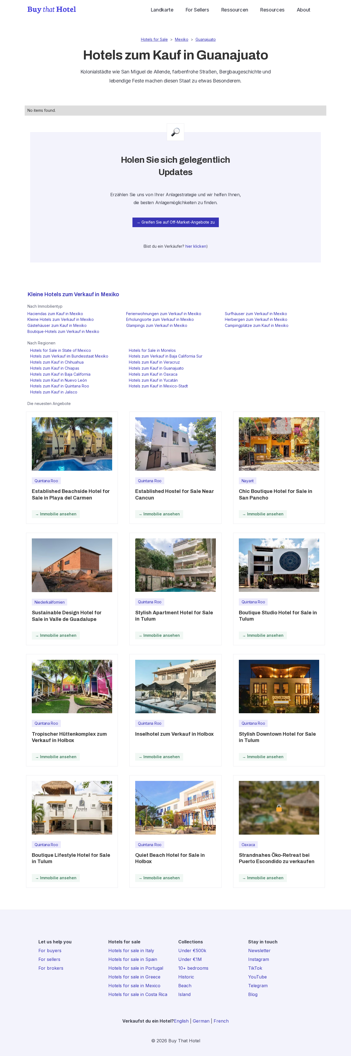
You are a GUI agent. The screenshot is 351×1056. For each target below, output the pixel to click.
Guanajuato (206, 39)
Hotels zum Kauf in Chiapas (54, 368)
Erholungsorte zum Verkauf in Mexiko (160, 319)
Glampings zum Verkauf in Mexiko (156, 325)
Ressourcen (234, 10)
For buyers (49, 950)
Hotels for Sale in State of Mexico (60, 350)
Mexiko (181, 39)
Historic (186, 977)
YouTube (257, 977)
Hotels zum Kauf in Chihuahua (57, 362)
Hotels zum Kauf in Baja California (60, 374)
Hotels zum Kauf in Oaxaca (153, 374)
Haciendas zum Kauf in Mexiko (55, 313)
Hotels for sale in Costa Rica (137, 994)
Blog (252, 994)
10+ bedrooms (193, 968)
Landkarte (162, 10)
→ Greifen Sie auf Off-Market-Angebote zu (176, 222)
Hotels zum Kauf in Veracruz (154, 362)
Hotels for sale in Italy (131, 950)
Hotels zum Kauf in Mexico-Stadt (158, 386)
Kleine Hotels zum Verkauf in (63, 294)
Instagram (258, 959)
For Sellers (197, 10)
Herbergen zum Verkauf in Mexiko (256, 319)
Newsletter (259, 950)
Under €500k (192, 950)
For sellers (49, 959)
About (303, 10)
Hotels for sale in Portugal (135, 968)
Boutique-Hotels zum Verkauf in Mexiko (63, 331)
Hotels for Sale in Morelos (152, 350)
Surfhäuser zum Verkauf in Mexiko (256, 313)
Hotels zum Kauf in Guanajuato (156, 368)
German (201, 1021)
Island (184, 994)
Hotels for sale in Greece (134, 977)
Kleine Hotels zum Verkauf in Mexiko (60, 319)
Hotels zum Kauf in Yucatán (153, 380)
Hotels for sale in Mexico (134, 985)
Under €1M (190, 959)
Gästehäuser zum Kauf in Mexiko (57, 325)
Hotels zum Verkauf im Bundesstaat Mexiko (69, 356)
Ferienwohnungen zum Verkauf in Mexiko (163, 313)
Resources (272, 10)
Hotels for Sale (154, 39)
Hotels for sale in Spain (132, 959)
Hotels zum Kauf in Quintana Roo (59, 386)
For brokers (50, 968)
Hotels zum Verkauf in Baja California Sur (165, 356)
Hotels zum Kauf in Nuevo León (58, 380)
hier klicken (195, 246)
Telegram (258, 985)
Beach (184, 985)
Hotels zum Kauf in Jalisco (53, 392)
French (221, 1021)
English (181, 1021)
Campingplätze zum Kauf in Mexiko (256, 325)
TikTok (255, 968)
